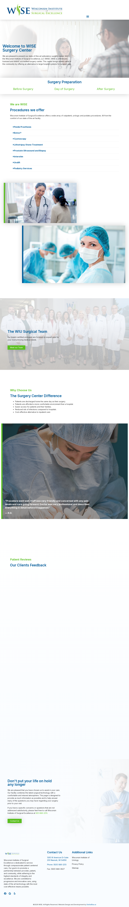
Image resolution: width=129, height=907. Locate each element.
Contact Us (54, 852)
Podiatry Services (23, 168)
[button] (88, 16)
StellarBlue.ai (91, 904)
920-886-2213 (41, 813)
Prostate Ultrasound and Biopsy (30, 150)
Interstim (18, 156)
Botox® (17, 133)
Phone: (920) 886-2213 (56, 864)
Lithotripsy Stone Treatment (28, 144)
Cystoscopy (20, 139)
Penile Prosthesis (22, 127)
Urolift (17, 162)
